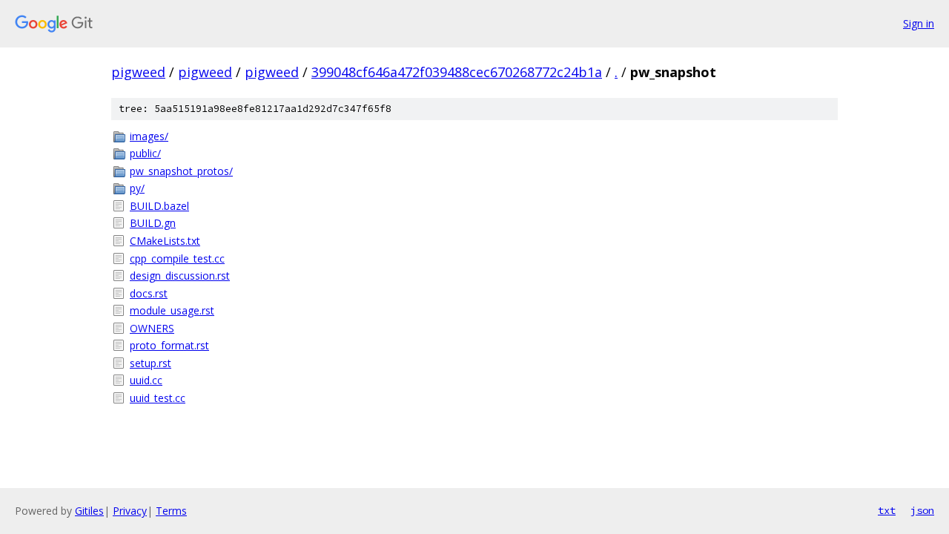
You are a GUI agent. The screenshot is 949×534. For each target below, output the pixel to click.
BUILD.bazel (159, 206)
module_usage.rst (172, 310)
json (922, 510)
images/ (149, 136)
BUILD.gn (153, 223)
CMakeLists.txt (165, 241)
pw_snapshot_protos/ (181, 171)
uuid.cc (146, 380)
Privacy (130, 511)
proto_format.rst (169, 345)
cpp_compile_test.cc (177, 258)
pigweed (138, 72)
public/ (145, 153)
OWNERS (152, 328)
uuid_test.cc (157, 398)
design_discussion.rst (180, 275)
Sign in (918, 23)
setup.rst (150, 363)
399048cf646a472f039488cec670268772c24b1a (456, 72)
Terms (171, 511)
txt (887, 510)
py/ (137, 188)
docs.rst (149, 293)
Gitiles (89, 511)
